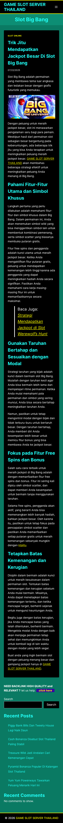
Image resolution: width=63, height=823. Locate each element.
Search (8, 699)
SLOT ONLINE (15, 35)
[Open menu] (56, 6)
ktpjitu (22, 545)
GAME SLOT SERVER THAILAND (37, 818)
